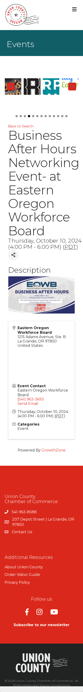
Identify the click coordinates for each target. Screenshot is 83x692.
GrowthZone (53, 450)
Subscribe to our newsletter (41, 625)
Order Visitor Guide (22, 574)
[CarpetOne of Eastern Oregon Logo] (51, 86)
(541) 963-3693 (31, 399)
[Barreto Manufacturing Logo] (32, 86)
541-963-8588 (24, 512)
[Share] (13, 255)
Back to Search (20, 126)
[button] (16, 116)
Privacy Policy (17, 582)
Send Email (28, 403)
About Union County (24, 567)
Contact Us (22, 532)
